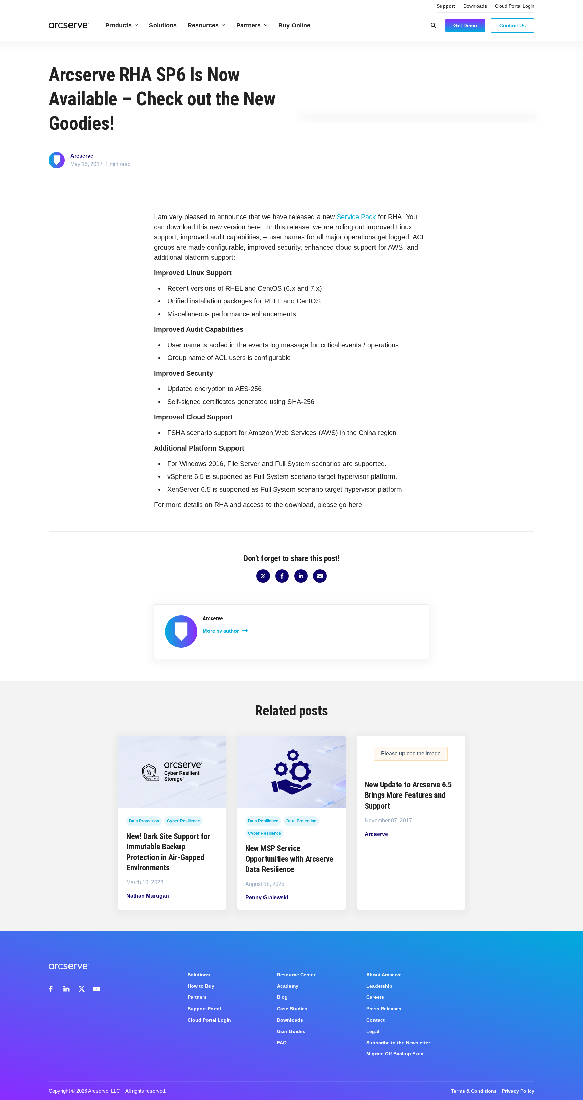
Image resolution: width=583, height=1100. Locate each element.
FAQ (282, 1042)
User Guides (291, 1031)
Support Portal (204, 1008)
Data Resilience (263, 821)
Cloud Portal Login (514, 6)
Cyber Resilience (183, 821)
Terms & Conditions (474, 1091)
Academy (287, 986)
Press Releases (383, 1008)
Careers (375, 997)
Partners (248, 25)
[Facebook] (52, 989)
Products (118, 25)
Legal (372, 1031)
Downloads (475, 6)
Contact (375, 1020)
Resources (203, 25)
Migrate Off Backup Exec (394, 1053)
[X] (81, 989)
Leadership (379, 986)
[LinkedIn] (66, 989)
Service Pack (356, 217)
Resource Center (296, 974)
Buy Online (294, 25)
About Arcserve (384, 974)
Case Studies (292, 1008)
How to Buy (201, 986)
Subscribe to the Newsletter (398, 1042)
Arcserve (81, 156)
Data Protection (144, 821)
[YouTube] (96, 989)
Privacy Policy (518, 1091)
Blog (282, 997)
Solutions (163, 25)
